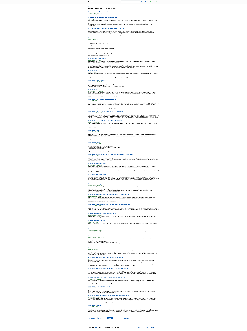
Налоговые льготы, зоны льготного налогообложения (105, 120)
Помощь (147, 1)
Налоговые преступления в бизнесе (99, 286)
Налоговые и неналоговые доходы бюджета (102, 99)
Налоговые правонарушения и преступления (102, 213)
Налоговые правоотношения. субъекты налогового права (106, 257)
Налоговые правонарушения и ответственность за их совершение (109, 184)
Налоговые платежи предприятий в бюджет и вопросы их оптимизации (110, 154)
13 (114, 318)
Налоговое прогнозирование (97, 58)
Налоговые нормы (93, 130)
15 (119, 318)
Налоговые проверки (94, 305)
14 (117, 318)
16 (122, 318)
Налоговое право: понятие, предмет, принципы (103, 17)
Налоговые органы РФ (95, 142)
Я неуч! (96, 327)
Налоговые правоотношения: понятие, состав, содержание (106, 278)
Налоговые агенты (93, 70)
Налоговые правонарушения (97, 163)
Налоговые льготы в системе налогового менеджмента (105, 111)
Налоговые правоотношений (97, 220)
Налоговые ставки (93, 89)
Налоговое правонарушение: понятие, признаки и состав (106, 28)
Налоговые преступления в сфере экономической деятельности (108, 295)
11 (105, 318)
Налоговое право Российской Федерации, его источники (106, 12)
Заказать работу (154, 1)
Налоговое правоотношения (97, 38)
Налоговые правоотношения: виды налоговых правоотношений (108, 268)
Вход (142, 1)
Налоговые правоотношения (97, 229)
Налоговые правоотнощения (97, 80)
